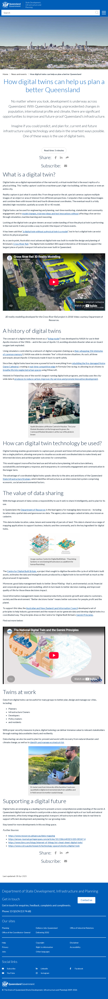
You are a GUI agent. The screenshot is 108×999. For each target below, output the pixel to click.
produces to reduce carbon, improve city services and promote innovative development (56, 379)
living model (53, 338)
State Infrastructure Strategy (16, 479)
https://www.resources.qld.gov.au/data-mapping (31, 835)
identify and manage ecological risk (47, 742)
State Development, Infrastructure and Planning (33, 4)
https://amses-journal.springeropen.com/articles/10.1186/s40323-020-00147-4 (47, 839)
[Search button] (97, 12)
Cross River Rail (20, 243)
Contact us (86, 900)
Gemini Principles (84, 614)
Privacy (5, 947)
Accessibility (75, 947)
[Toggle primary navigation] (103, 12)
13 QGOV (15, 911)
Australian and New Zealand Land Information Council (52, 608)
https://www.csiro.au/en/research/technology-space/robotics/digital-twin (44, 845)
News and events (19, 74)
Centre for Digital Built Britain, (22, 571)
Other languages (43, 952)
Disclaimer (74, 943)
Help (4, 943)
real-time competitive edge (42, 366)
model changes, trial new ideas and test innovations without (50, 213)
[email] (67, 157)
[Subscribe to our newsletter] (65, 165)
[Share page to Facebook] (56, 157)
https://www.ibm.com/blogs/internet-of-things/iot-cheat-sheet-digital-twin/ (45, 842)
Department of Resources (33, 509)
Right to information (44, 947)
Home (5, 74)
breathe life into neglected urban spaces (22, 370)
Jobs (4, 952)
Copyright (40, 943)
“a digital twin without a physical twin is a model (45, 231)
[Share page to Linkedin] (61, 157)
